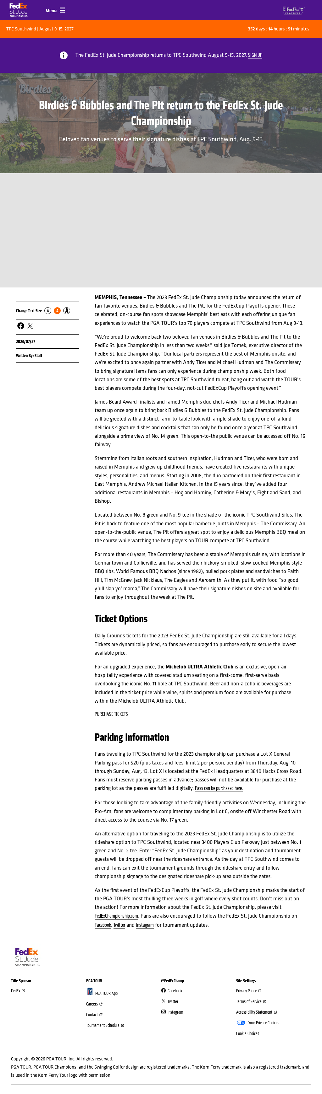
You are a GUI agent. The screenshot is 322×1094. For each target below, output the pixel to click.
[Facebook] (20, 326)
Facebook (103, 925)
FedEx (15, 991)
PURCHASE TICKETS (111, 714)
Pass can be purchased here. (219, 788)
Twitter (119, 925)
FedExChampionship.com (116, 916)
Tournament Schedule (102, 1025)
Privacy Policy (246, 991)
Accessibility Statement (254, 1012)
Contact (92, 1014)
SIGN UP (255, 55)
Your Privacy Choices (263, 1023)
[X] (30, 326)
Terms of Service (249, 1001)
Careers (92, 1004)
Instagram (145, 925)
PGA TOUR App (106, 993)
